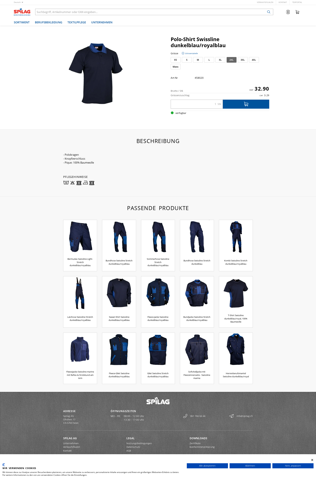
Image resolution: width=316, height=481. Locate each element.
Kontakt (283, 2)
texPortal (297, 2)
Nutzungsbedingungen (139, 443)
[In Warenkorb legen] (246, 104)
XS (175, 59)
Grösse (174, 53)
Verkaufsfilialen (265, 2)
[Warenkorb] (297, 11)
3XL (243, 59)
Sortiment (22, 22)
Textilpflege (76, 22)
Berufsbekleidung (48, 22)
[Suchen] (268, 12)
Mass (175, 66)
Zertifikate (195, 443)
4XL (254, 59)
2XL (231, 59)
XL (220, 59)
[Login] (288, 11)
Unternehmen (101, 22)
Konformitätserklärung (202, 446)
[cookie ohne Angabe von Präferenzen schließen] (312, 459)
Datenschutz (133, 446)
